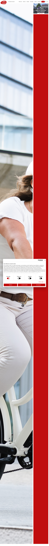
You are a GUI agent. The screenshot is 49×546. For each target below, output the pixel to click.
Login (43, 1)
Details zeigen (41, 281)
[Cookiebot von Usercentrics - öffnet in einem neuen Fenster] (39, 260)
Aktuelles (28, 1)
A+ (47, 1)
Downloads (39, 1)
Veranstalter (31, 1)
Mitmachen (20, 1)
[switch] (19, 278)
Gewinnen (24, 1)
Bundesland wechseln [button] (11, 1)
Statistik (35, 1)
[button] (34, 11)
